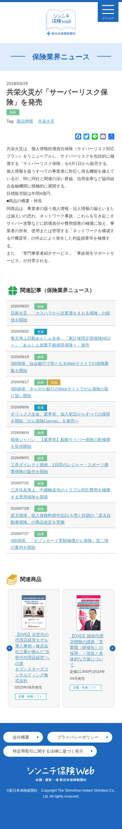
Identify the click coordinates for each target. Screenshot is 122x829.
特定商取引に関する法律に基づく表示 (48, 751)
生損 (54, 382)
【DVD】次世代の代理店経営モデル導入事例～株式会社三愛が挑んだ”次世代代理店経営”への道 (32, 657)
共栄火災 (46, 121)
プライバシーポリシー (78, 737)
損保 (12, 112)
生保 (40, 331)
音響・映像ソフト (30, 696)
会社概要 (21, 737)
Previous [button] (9, 648)
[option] (34, 648)
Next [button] (112, 648)
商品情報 (25, 121)
